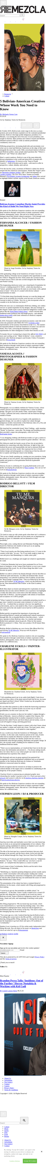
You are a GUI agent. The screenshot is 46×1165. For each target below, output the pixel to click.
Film (5, 1132)
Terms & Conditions (11, 1090)
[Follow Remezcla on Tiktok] (23, 974)
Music (6, 1129)
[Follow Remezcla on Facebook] (2, 21)
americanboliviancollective (11, 780)
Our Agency (8, 1082)
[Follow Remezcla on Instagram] (13, 21)
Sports (6, 1131)
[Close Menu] (3, 1114)
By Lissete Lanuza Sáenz (8, 991)
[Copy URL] (27, 125)
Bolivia (4, 934)
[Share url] (36, 125)
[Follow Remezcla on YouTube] (18, 21)
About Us (7, 1078)
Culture (6, 96)
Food (6, 1134)
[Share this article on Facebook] (7, 127)
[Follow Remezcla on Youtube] (18, 974)
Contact (7, 1084)
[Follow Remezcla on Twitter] (7, 974)
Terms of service (10, 959)
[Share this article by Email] (18, 127)
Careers (6, 1086)
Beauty (6, 1136)
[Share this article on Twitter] (13, 127)
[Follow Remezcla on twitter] (7, 21)
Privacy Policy (39, 957)
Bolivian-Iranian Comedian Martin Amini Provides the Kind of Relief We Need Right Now (22, 205)
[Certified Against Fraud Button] (7, 1102)
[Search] (22, 15)
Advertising (8, 1080)
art (1, 934)
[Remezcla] (23, 12)
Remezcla (7, 94)
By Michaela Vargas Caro (8, 114)
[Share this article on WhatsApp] (2, 127)
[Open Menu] (3, 3)
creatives (10, 934)
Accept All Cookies (30, 1161)
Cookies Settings (15, 1161)
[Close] (41, 1152)
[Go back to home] (23, 1110)
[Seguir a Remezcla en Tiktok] (23, 21)
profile (16, 934)
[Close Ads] (3, 938)
